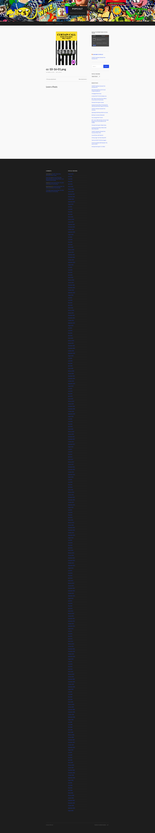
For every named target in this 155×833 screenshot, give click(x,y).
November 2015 (71, 499)
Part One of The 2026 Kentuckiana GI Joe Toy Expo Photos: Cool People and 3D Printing (55, 179)
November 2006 (71, 772)
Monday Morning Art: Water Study (99, 125)
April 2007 (70, 760)
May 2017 (70, 454)
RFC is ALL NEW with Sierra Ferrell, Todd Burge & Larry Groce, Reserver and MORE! (100, 121)
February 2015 (71, 522)
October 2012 (71, 593)
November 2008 (71, 712)
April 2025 (70, 214)
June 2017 (70, 451)
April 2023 (70, 275)
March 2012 (70, 611)
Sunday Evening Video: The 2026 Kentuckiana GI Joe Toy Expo (55, 183)
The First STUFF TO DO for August (99, 140)
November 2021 (71, 317)
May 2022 (70, 302)
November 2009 (71, 681)
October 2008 (71, 714)
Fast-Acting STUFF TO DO (97, 117)
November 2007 (71, 742)
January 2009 (71, 707)
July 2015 (70, 509)
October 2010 (71, 653)
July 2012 (70, 600)
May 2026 (70, 181)
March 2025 (70, 216)
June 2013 (70, 573)
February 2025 (71, 219)
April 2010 (70, 669)
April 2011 (70, 638)
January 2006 (71, 797)
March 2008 (70, 732)
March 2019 (70, 398)
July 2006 (70, 782)
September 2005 (71, 808)
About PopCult (49, 23)
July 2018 (70, 418)
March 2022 (70, 307)
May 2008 (70, 727)
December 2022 (71, 285)
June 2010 (70, 664)
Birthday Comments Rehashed (98, 115)
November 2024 (71, 226)
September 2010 (71, 656)
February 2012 (71, 613)
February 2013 (71, 583)
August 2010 (70, 659)
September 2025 (71, 201)
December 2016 (71, 466)
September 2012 (71, 595)
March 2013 (70, 580)
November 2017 (71, 439)
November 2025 (71, 196)
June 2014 (70, 542)
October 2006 (71, 775)
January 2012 (71, 616)
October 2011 (71, 623)
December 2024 (71, 224)
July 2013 (70, 570)
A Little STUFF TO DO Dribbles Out (99, 96)
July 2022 (70, 297)
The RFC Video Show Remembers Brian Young (53, 174)
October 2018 (71, 411)
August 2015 (70, 507)
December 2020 (71, 345)
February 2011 (71, 643)
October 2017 (71, 441)
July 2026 (70, 176)
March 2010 (70, 671)
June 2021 (70, 330)
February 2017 (71, 461)
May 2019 (70, 393)
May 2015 (70, 514)
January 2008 (71, 737)
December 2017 (71, 436)
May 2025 (70, 211)
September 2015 (71, 504)
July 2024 (70, 237)
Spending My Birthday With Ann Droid (100, 112)
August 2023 (70, 264)
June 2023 (70, 269)
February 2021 (71, 340)
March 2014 (70, 550)
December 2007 (71, 739)
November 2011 (71, 621)
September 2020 (71, 353)
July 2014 (70, 540)
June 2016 (70, 482)
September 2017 (71, 444)
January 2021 (71, 343)
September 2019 (71, 383)
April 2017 (70, 456)
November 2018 (71, 408)
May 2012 (70, 605)
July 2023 (70, 267)
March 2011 (70, 641)
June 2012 (70, 603)
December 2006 (71, 770)
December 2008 (71, 709)
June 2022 (70, 300)
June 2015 (70, 512)
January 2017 (71, 464)
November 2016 (71, 469)
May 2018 (70, 424)
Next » (83, 79)
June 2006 (70, 785)
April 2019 (70, 396)
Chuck (47, 190)
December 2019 (71, 376)
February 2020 (71, 370)
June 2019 (70, 391)
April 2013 (70, 578)
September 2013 (71, 565)
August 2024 (70, 234)
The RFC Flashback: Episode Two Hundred (98, 109)
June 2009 (70, 694)
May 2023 (70, 272)
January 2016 (71, 494)
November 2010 (71, 651)
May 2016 (70, 484)
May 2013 (70, 575)
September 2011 (71, 626)
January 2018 (71, 434)
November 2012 (71, 590)
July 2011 (70, 631)
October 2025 (71, 199)
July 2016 (70, 479)
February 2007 (71, 765)
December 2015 (71, 497)
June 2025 (70, 209)
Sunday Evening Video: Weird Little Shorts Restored (99, 128)
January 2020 (71, 373)
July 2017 (70, 449)
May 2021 (70, 333)
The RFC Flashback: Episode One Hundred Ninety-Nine (98, 132)
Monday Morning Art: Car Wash (98, 146)
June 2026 (70, 178)
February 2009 (71, 704)
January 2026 (71, 191)
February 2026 (71, 189)
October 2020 (71, 350)
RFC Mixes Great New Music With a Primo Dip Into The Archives (99, 99)
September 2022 (71, 292)
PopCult (77, 9)
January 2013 (71, 585)
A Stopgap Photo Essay (96, 93)
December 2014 (71, 527)
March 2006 (70, 792)
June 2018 (70, 421)
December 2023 (71, 254)
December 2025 (71, 194)
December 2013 (71, 557)
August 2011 (70, 628)
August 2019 (70, 386)
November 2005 (71, 803)
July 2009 (70, 691)
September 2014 (71, 535)
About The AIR (59, 23)
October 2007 (71, 744)
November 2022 (71, 287)
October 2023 (71, 259)
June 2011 (70, 633)
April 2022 (70, 305)
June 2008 (70, 724)
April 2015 (70, 517)
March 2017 (70, 459)
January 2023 (71, 282)
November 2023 (71, 257)
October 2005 (71, 805)
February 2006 (71, 795)
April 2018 (70, 426)
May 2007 (70, 757)
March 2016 (70, 489)
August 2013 (70, 568)
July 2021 (70, 328)
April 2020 (70, 365)
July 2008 (70, 722)
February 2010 (71, 674)
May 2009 (70, 696)
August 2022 (70, 295)
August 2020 (70, 355)
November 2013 (71, 560)
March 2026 (70, 186)
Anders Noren (102, 824)
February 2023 (71, 280)
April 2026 (70, 184)
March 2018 (70, 429)
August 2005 (70, 810)
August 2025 (70, 204)
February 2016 (71, 492)
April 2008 (70, 729)
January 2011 (71, 646)
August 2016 (70, 477)
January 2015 (71, 525)
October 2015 (71, 502)
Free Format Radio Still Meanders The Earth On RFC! (99, 143)
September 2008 (71, 717)
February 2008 (71, 734)
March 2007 (70, 762)
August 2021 (70, 325)
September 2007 (71, 747)
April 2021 (70, 335)
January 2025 (71, 221)
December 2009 (71, 679)
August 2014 (70, 537)
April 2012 (70, 608)
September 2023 (71, 262)
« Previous (51, 79)
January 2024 (71, 252)
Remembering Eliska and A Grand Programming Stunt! (99, 90)
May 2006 (70, 787)
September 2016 (71, 474)
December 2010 (71, 648)
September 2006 (71, 777)
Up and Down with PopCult (97, 135)
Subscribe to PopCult (98, 54)
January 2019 (71, 403)
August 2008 (70, 719)
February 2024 (71, 249)
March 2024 (70, 247)
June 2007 (70, 755)
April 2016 (70, 487)
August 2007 (70, 749)
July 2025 (70, 206)
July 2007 (70, 752)
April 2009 (70, 699)
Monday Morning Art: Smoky (98, 102)
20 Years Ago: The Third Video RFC (99, 137)
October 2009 (71, 684)
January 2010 (71, 676)
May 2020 (70, 363)
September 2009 (71, 686)
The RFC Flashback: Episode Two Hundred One (98, 86)
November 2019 (71, 378)
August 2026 (70, 173)
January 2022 (71, 312)
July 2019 (70, 388)
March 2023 (70, 277)
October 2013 (71, 562)
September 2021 (71, 323)
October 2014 (71, 532)
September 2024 (71, 232)
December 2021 (71, 315)
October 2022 (71, 290)
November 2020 (71, 348)
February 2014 (71, 552)
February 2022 (71, 310)
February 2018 (71, 431)
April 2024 (70, 244)
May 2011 (70, 636)
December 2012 (71, 588)
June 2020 (70, 360)
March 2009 (70, 701)
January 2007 (71, 767)
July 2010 (70, 661)
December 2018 (71, 406)
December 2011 (71, 618)
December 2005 (71, 800)
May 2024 (70, 242)
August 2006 (70, 780)
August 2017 (70, 446)
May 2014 (70, 545)
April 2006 (70, 790)
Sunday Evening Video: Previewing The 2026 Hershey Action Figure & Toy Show (100, 105)
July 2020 (70, 358)
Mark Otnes (48, 177)
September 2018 (71, 413)
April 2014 (70, 547)
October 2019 (71, 381)
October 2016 (71, 472)
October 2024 (71, 229)
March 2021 (70, 338)
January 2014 (71, 555)
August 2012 (70, 598)
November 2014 (71, 530)
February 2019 (71, 401)
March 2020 (70, 368)
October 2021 (71, 320)
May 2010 (70, 666)
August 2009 (70, 689)
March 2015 (70, 520)
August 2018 (70, 416)
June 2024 (70, 239)
